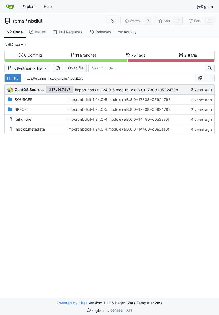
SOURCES (23, 99)
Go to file (76, 68)
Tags (138, 55)
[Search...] (210, 68)
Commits (33, 55)
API (129, 310)
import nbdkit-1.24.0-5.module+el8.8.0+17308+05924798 (126, 90)
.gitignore (23, 119)
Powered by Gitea (72, 303)
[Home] (10, 6)
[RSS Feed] (112, 21)
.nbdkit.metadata (30, 129)
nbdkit (35, 21)
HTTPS (12, 78)
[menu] (210, 78)
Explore (29, 6)
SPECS (21, 109)
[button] (58, 68)
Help (48, 6)
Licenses (115, 310)
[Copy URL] (200, 78)
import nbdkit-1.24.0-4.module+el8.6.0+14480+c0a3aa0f (118, 119)
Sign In (207, 6)
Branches (85, 55)
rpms (18, 21)
